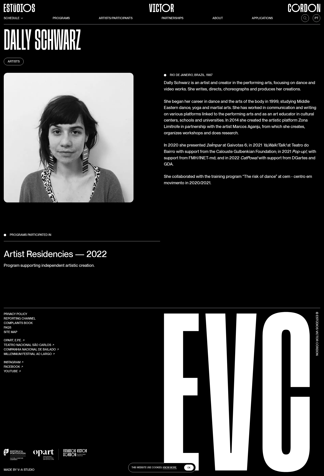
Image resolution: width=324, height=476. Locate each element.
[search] (305, 18)
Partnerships (172, 18)
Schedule (12, 18)
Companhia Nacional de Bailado (30, 349)
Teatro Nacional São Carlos (27, 345)
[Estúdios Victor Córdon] (162, 6)
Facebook (12, 366)
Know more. (170, 467)
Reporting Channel (20, 318)
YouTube (11, 371)
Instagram (12, 362)
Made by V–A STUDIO (19, 469)
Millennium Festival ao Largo (28, 354)
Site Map (10, 332)
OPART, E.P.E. (13, 340)
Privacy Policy (15, 314)
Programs (61, 18)
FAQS (7, 327)
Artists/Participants (116, 18)
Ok (188, 467)
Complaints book (18, 323)
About (217, 18)
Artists (14, 61)
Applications (262, 18)
